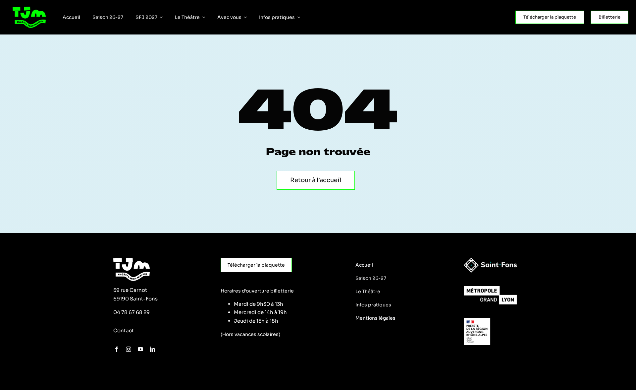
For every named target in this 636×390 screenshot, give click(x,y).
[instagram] (128, 349)
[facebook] (116, 349)
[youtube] (140, 349)
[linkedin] (152, 349)
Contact (123, 330)
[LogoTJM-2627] (29, 9)
